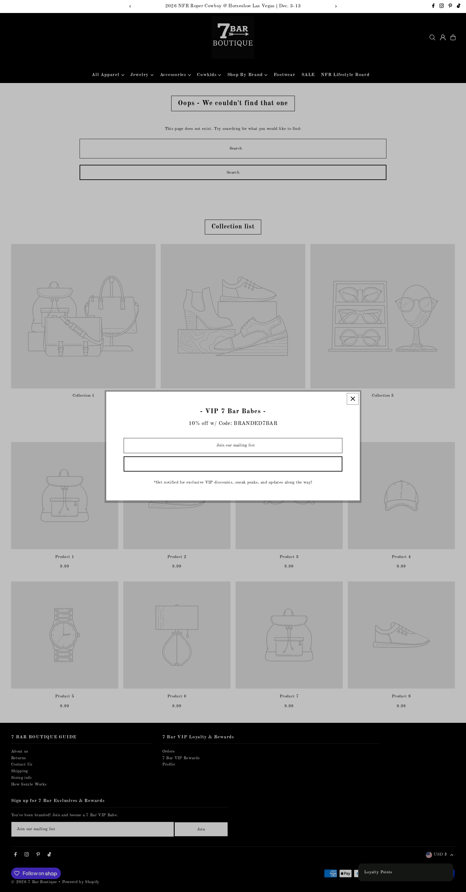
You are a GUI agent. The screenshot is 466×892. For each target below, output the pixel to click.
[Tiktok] (458, 6)
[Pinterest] (450, 6)
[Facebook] (433, 6)
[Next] (336, 6)
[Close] (352, 398)
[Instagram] (441, 6)
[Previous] (130, 6)
